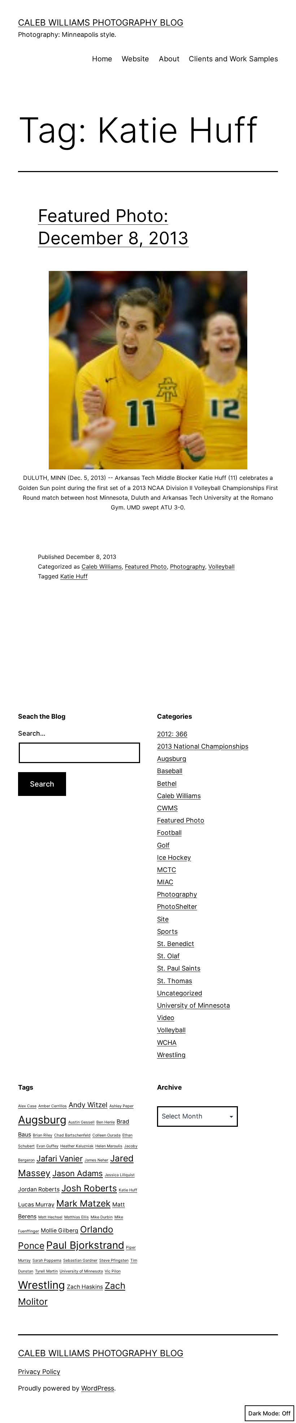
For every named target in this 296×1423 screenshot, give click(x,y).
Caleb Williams (102, 566)
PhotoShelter (177, 906)
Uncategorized (179, 993)
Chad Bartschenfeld (72, 1135)
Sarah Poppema (46, 1260)
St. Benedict (175, 943)
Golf (163, 845)
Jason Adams (77, 1173)
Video (165, 1017)
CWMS (167, 808)
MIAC (165, 882)
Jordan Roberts (39, 1189)
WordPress (97, 1388)
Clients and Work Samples (233, 58)
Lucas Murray (36, 1204)
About (169, 58)
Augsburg (171, 758)
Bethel (167, 783)
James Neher (96, 1160)
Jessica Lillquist (120, 1175)
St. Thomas (174, 981)
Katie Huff (74, 576)
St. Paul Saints (178, 968)
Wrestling (171, 1055)
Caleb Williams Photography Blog (100, 22)
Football (169, 832)
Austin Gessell (81, 1122)
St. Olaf (168, 956)
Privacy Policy (39, 1371)
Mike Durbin (102, 1217)
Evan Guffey (47, 1146)
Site (163, 919)
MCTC (166, 869)
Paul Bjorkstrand (85, 1245)
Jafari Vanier (59, 1158)
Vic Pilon (113, 1271)
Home (102, 58)
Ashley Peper (121, 1106)
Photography (187, 566)
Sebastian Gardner (80, 1260)
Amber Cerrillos (52, 1106)
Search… (31, 733)
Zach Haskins (85, 1286)
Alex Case (27, 1106)
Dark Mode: (264, 1413)
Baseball (169, 771)
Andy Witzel (88, 1104)
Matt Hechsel (50, 1217)
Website (135, 58)
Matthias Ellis (76, 1217)
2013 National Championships (202, 746)
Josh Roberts (89, 1188)
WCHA (167, 1042)
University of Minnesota (193, 1005)
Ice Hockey (174, 857)
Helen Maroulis (108, 1146)
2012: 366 (172, 734)
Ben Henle (105, 1122)
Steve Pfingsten (114, 1260)
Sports (167, 931)
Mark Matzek (83, 1203)
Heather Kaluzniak (76, 1146)
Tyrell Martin (46, 1271)
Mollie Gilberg (59, 1230)
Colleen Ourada (106, 1135)
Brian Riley (42, 1135)
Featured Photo (146, 566)
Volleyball (221, 566)
